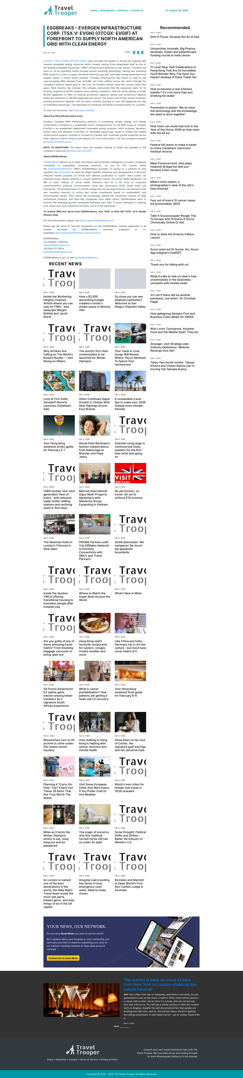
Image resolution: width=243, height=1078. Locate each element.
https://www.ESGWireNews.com (97, 220)
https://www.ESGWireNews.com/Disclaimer (78, 232)
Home (94, 10)
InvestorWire (64, 172)
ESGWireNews (51, 162)
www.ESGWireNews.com (56, 245)
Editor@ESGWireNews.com (57, 252)
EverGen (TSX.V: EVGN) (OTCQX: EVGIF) (65, 61)
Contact (73, 1059)
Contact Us (137, 10)
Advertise (61, 1059)
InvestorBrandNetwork (60, 168)
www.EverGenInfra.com (58, 141)
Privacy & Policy (109, 1059)
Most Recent (108, 10)
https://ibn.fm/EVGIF (81, 150)
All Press (123, 10)
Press (50, 1059)
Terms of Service (89, 1059)
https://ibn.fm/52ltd (84, 110)
